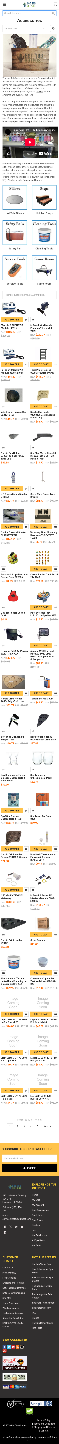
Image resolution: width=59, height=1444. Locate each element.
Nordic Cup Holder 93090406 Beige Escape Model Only (42, 415)
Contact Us (8, 1267)
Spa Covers (37, 1220)
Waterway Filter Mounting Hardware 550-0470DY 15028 (43, 535)
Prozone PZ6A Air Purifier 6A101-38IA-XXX (14, 652)
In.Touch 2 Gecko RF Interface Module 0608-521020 (42, 898)
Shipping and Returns (13, 1283)
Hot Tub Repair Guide (42, 1323)
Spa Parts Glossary (41, 1308)
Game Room (44, 283)
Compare (26, 319)
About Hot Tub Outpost (14, 1318)
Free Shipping (9, 1277)
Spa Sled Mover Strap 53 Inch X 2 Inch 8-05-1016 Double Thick (43, 456)
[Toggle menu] (4, 4)
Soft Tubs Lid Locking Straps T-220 (12, 738)
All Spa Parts (38, 1240)
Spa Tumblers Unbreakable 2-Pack (41, 776)
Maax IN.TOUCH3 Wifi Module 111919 (12, 326)
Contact (44, 1430)
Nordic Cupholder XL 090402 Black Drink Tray (43, 738)
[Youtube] (22, 1226)
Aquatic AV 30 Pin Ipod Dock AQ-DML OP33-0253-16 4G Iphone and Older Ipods (42, 655)
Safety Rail (14, 248)
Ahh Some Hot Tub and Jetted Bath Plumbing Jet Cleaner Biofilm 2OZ (14, 981)
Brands (35, 1318)
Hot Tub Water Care (41, 1264)
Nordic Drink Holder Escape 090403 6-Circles (14, 856)
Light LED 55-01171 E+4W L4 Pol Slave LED (14, 1021)
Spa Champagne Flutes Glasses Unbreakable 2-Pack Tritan (13, 778)
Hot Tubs (36, 1245)
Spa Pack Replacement (43, 1302)
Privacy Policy (9, 1272)
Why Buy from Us (11, 1308)
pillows (39, 91)
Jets (34, 1230)
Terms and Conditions (44, 1423)
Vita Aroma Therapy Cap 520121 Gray (13, 413)
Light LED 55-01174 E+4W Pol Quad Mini (43, 1059)
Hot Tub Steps (44, 213)
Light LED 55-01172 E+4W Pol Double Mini (43, 1021)
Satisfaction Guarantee (14, 1288)
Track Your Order (11, 1303)
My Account (38, 1205)
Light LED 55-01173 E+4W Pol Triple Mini (14, 1059)
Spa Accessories (40, 1210)
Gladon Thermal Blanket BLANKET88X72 (13, 534)
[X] (10, 1226)
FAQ (34, 1313)
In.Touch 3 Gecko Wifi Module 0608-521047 (12, 371)
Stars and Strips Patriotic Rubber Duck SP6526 (14, 576)
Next (46, 1126)
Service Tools (14, 283)
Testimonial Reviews (13, 1313)
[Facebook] (5, 1226)
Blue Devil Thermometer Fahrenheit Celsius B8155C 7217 (43, 857)
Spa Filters (37, 1215)
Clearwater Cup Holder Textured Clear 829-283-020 (43, 981)
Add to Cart (12, 319)
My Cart (36, 1200)
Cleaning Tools (44, 248)
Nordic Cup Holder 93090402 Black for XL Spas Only (12, 456)
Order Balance (37, 940)
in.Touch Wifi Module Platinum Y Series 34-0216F (41, 328)
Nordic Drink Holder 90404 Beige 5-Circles (12, 700)
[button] (53, 28)
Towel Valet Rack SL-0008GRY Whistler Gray (42, 371)
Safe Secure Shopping (14, 1293)
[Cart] (55, 4)
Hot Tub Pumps (39, 1235)
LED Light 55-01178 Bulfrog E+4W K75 (40, 1097)
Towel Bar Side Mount (41, 698)
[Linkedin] (5, 1232)
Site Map (7, 1298)
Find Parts (37, 1328)
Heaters (36, 1225)
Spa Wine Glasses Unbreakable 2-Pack (11, 817)
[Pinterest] (16, 1226)
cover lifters (16, 88)
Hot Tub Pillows (15, 213)
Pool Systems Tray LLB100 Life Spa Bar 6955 (43, 614)
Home (35, 1195)
